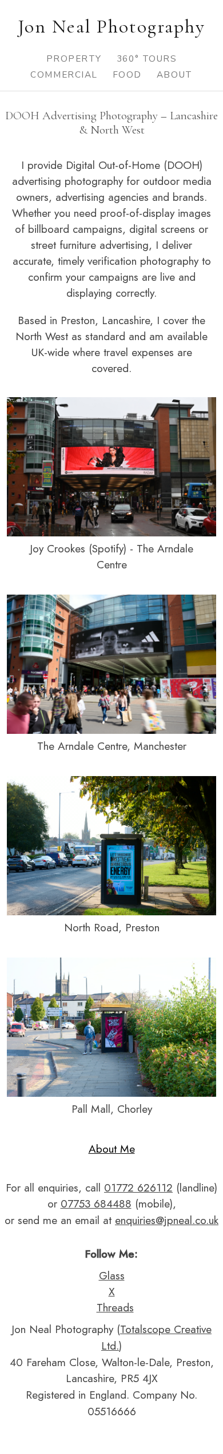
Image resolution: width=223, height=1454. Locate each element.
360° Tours (147, 58)
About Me (112, 1149)
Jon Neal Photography (111, 26)
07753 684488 (96, 1203)
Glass (112, 1275)
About (175, 74)
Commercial (63, 74)
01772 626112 (138, 1187)
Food (127, 74)
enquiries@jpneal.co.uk (166, 1220)
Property (74, 58)
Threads (115, 1307)
